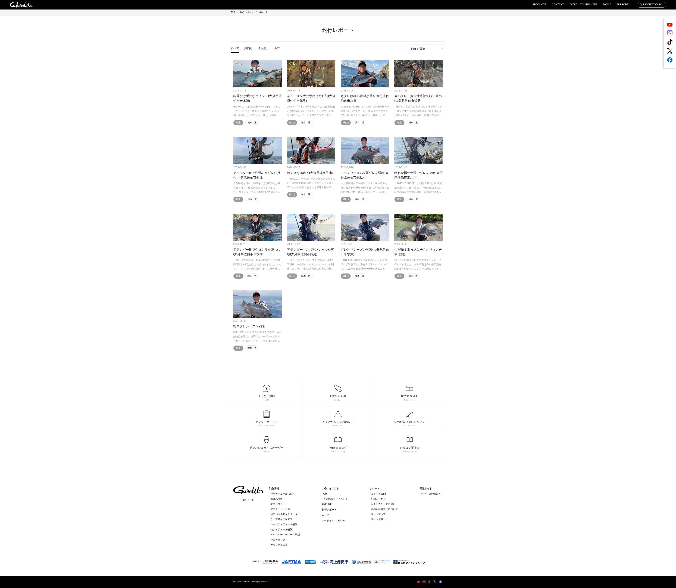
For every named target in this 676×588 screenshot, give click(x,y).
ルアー (278, 48)
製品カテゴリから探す (282, 494)
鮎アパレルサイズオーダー (285, 514)
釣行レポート (329, 509)
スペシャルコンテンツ (334, 520)
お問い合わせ (378, 499)
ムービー (327, 515)
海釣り (248, 48)
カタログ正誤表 (279, 545)
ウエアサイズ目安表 (281, 519)
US (244, 500)
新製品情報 (276, 499)
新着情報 (327, 504)
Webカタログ (277, 540)
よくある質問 (378, 494)
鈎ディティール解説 (281, 529)
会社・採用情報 (429, 494)
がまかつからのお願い (383, 504)
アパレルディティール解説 (285, 534)
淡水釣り (263, 48)
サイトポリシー (379, 519)
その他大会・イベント (335, 499)
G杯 (325, 494)
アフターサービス (280, 509)
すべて (235, 48)
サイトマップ (378, 514)
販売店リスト (277, 504)
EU (252, 500)
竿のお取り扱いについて (384, 509)
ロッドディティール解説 (284, 524)
